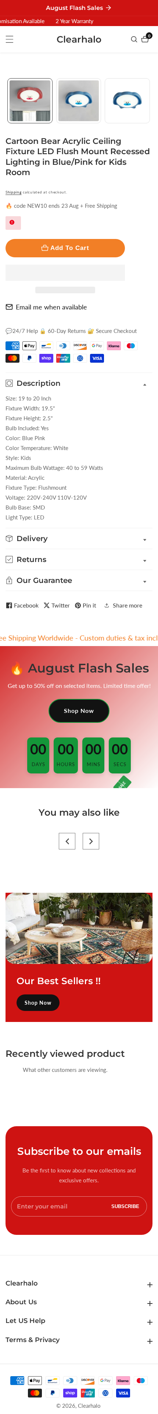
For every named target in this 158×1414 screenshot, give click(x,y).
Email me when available (51, 307)
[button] (65, 273)
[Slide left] (8, 101)
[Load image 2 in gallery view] (78, 100)
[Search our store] (135, 39)
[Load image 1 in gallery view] (30, 100)
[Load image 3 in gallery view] (127, 100)
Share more (127, 605)
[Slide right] (149, 101)
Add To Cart (69, 247)
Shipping (14, 192)
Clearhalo (89, 1405)
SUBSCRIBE (125, 1206)
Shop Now (79, 710)
